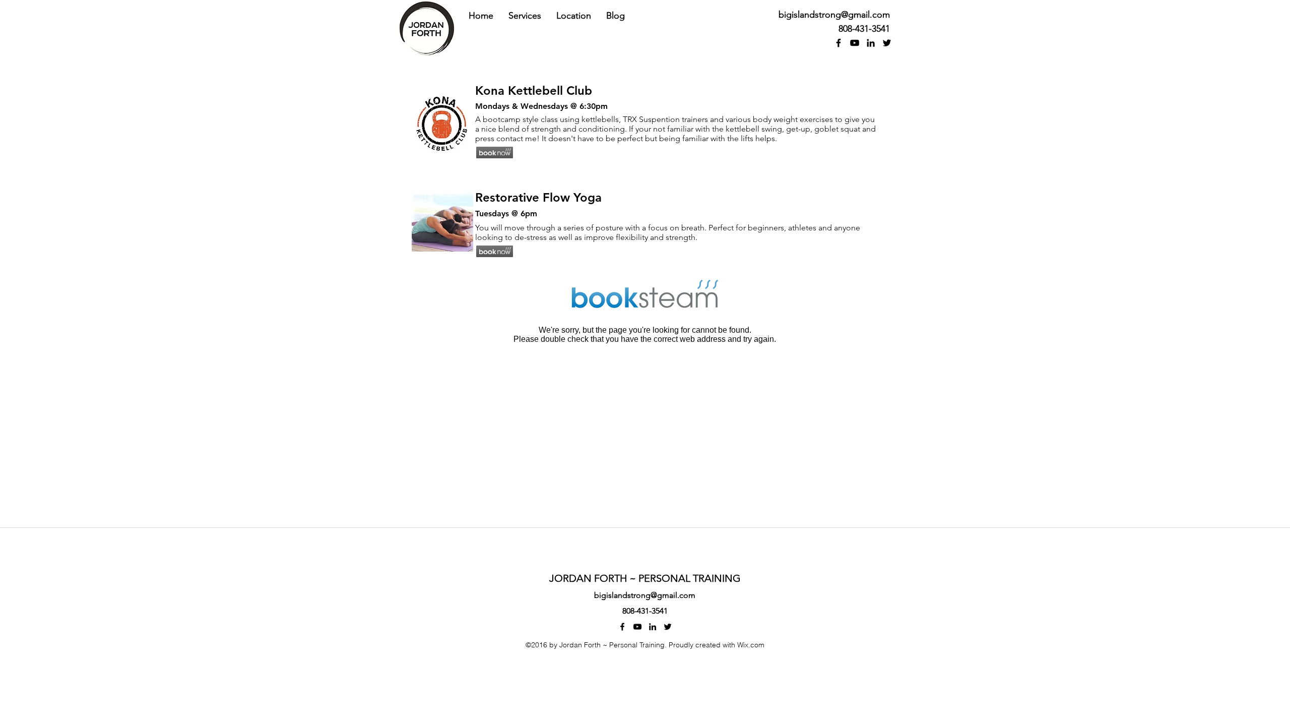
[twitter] (886, 42)
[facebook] (838, 42)
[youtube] (854, 42)
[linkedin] (870, 42)
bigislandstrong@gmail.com (834, 14)
